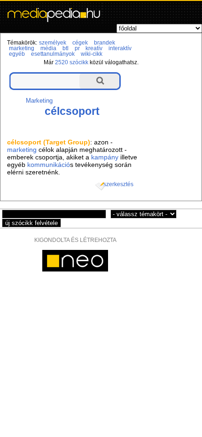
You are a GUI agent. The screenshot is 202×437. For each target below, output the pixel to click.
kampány (104, 157)
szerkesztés (118, 184)
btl (65, 48)
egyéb (17, 54)
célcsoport (72, 111)
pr (77, 48)
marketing (21, 48)
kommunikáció (48, 164)
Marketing (39, 100)
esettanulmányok (53, 54)
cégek (80, 42)
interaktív (120, 48)
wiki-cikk (91, 54)
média (48, 48)
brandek (104, 42)
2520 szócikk (71, 62)
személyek (52, 42)
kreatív (93, 48)
